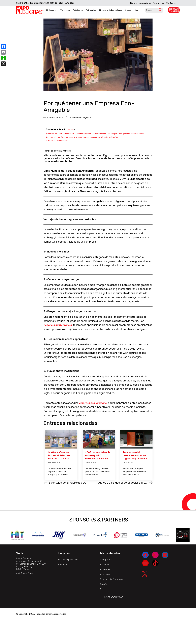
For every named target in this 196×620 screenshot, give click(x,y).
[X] (3, 64)
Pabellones (105, 569)
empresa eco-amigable (93, 403)
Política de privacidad (68, 559)
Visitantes (104, 564)
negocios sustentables (57, 325)
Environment (76, 117)
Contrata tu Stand (113, 597)
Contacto (62, 564)
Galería (103, 584)
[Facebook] (3, 46)
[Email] (3, 52)
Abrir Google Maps (24, 573)
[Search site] (160, 10)
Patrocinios (105, 574)
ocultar (71, 130)
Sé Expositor (106, 559)
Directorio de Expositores (111, 579)
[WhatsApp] (3, 58)
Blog (102, 589)
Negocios (87, 117)
